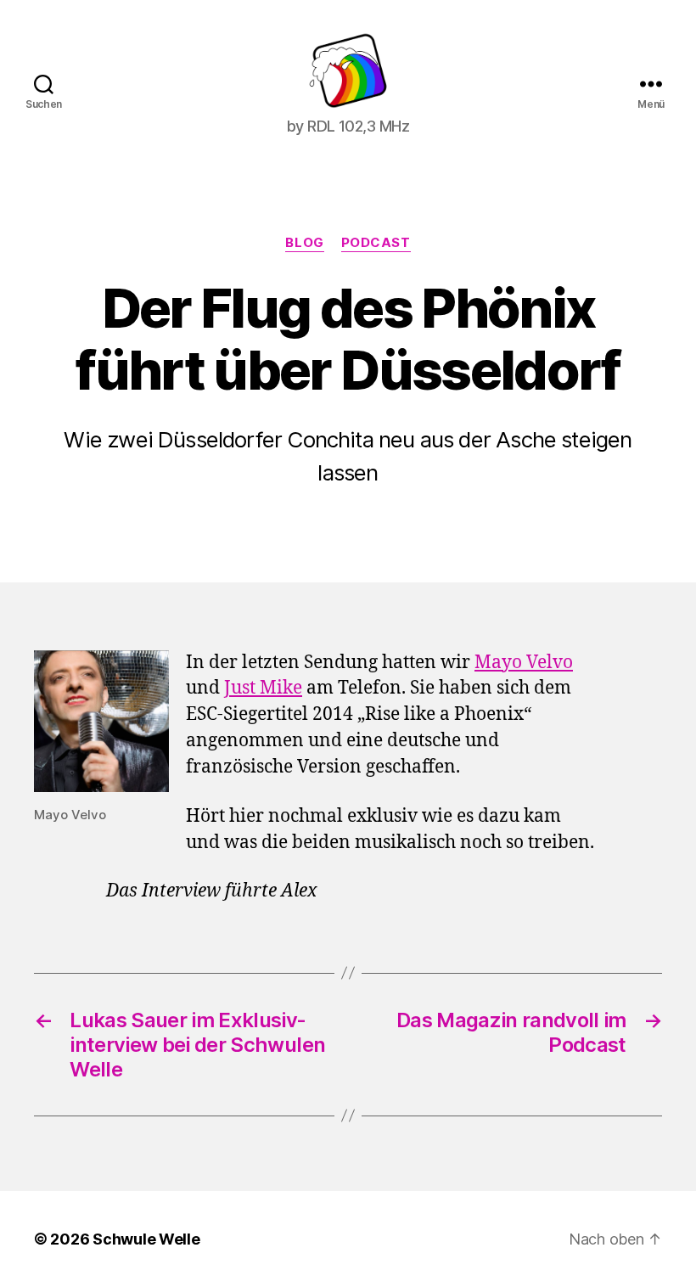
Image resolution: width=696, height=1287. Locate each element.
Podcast (376, 242)
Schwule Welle (146, 1239)
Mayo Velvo (523, 662)
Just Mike (263, 688)
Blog (304, 242)
